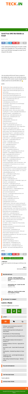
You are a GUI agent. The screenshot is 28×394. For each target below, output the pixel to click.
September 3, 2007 (12, 294)
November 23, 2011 (12, 281)
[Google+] (19, 311)
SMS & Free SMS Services (16, 258)
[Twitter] (14, 311)
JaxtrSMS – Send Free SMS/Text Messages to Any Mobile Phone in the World (16, 279)
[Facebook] (9, 311)
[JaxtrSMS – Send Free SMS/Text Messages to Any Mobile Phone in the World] (4, 279)
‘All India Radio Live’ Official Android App (11, 333)
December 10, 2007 (12, 287)
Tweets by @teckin (5, 378)
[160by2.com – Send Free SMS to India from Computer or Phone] (4, 293)
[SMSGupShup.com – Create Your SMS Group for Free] (4, 286)
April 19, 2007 (5, 39)
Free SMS (7, 258)
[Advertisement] (14, 17)
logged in (9, 305)
